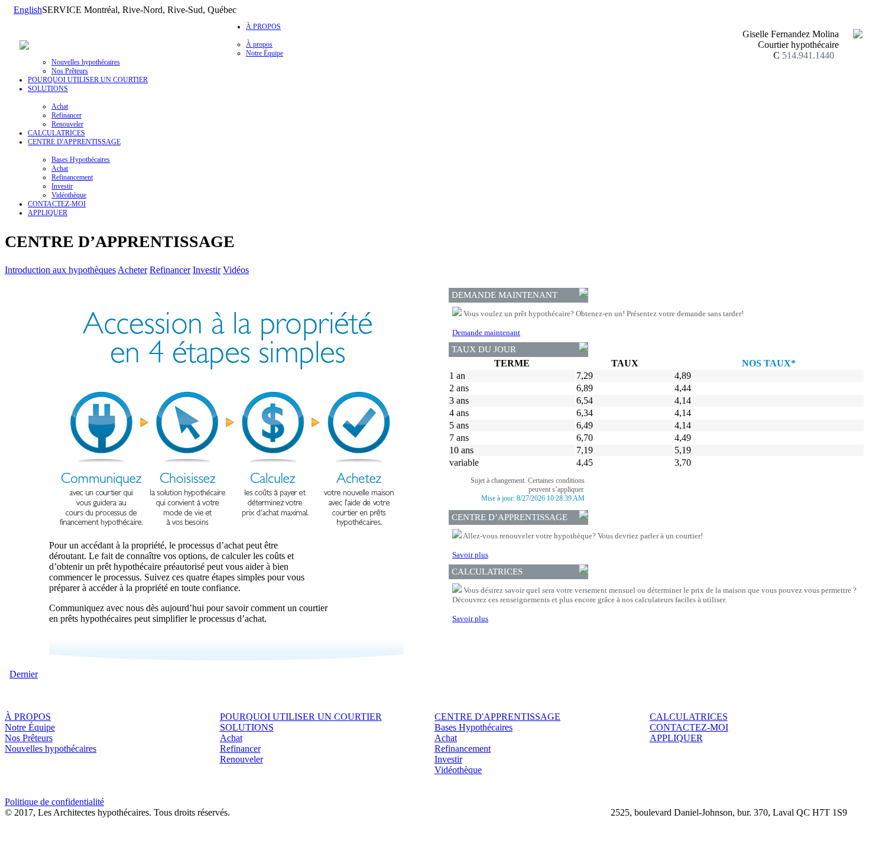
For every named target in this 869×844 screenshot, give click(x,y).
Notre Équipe (264, 53)
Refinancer (66, 115)
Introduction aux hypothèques (60, 270)
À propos (259, 44)
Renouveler (67, 124)
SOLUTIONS (247, 727)
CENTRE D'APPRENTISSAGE (497, 717)
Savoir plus (470, 554)
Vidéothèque (68, 195)
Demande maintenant (486, 332)
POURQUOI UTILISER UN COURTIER (88, 80)
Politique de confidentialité (54, 802)
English (28, 10)
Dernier (23, 674)
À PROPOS (28, 717)
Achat (59, 106)
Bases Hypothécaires (80, 159)
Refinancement (72, 177)
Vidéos (236, 270)
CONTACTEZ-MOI (57, 204)
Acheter (132, 270)
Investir (62, 186)
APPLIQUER (47, 213)
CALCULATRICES (56, 133)
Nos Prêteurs (69, 71)
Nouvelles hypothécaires (85, 62)
